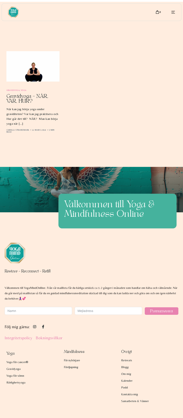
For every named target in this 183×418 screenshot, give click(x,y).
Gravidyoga (13, 90)
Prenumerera (161, 311)
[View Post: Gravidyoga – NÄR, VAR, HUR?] (33, 66)
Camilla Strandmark (17, 130)
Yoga (23, 90)
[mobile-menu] (169, 12)
